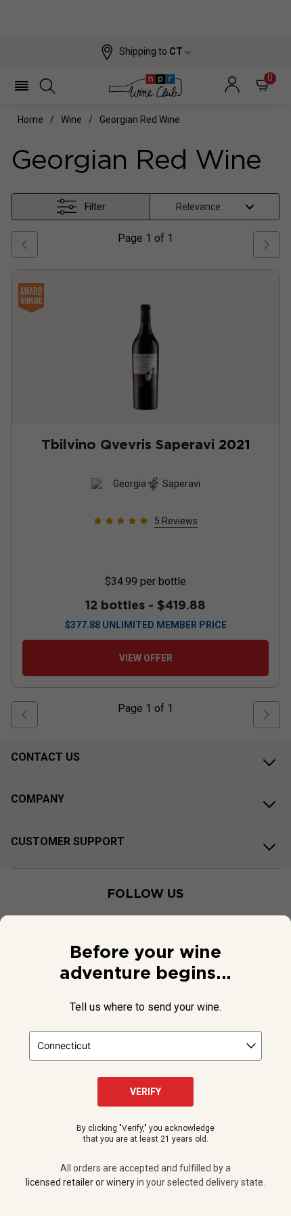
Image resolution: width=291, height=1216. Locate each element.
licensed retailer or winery (80, 1182)
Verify (145, 1091)
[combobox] (145, 1046)
